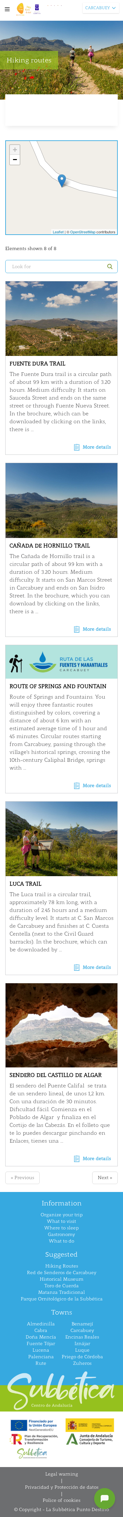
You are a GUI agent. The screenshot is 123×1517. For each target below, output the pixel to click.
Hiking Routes (61, 1266)
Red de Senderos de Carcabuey (61, 1272)
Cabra (40, 1330)
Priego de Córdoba (82, 1357)
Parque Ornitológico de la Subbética (62, 1299)
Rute (40, 1363)
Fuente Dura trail (37, 364)
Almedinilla (41, 1324)
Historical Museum (61, 1279)
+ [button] (15, 150)
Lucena (40, 1350)
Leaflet (58, 231)
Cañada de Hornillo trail (50, 546)
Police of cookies (61, 1500)
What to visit (61, 1221)
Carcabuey (82, 1330)
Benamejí (82, 1324)
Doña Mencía (41, 1337)
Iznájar (82, 1343)
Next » (105, 1177)
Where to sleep (61, 1228)
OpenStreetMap (82, 231)
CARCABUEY (97, 8)
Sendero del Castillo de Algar (56, 1075)
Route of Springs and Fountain (58, 686)
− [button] (15, 159)
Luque (82, 1350)
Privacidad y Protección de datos (61, 1487)
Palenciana (41, 1357)
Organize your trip (62, 1215)
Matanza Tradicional (61, 1292)
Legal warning (61, 1474)
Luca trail (25, 884)
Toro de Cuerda (61, 1286)
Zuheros (82, 1363)
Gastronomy (61, 1234)
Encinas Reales (82, 1337)
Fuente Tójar (41, 1343)
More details (97, 447)
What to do (61, 1241)
